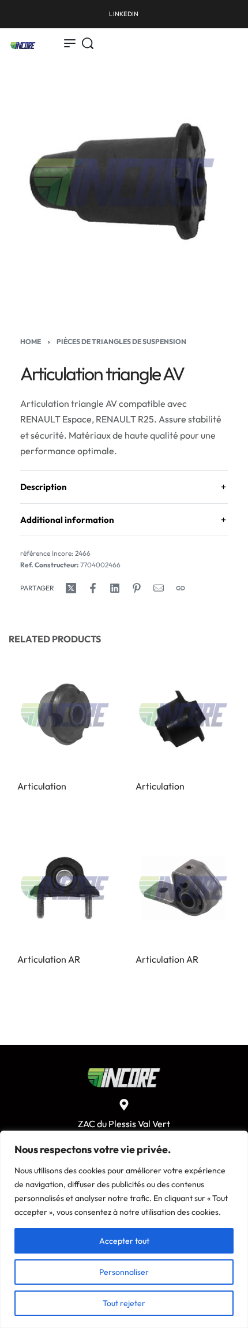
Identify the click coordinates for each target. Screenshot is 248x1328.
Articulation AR (48, 959)
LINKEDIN (123, 14)
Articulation (41, 786)
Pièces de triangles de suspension (121, 341)
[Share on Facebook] (93, 588)
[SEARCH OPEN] (87, 43)
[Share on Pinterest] (136, 588)
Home (30, 341)
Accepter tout (124, 1241)
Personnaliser (124, 1272)
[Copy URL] (180, 588)
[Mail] (158, 588)
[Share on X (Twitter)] (71, 588)
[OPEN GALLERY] (124, 182)
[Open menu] (69, 43)
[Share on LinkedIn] (115, 588)
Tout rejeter (124, 1303)
